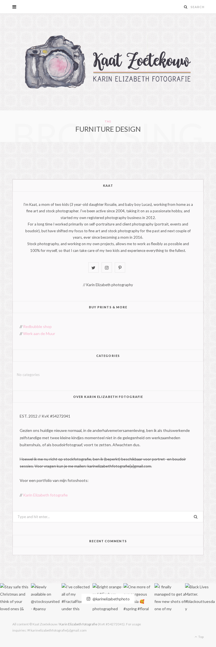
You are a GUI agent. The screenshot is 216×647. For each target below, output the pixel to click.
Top (201, 637)
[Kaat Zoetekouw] (108, 61)
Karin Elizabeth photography (109, 285)
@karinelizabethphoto (110, 598)
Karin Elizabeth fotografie (45, 495)
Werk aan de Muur (39, 333)
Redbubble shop (37, 326)
